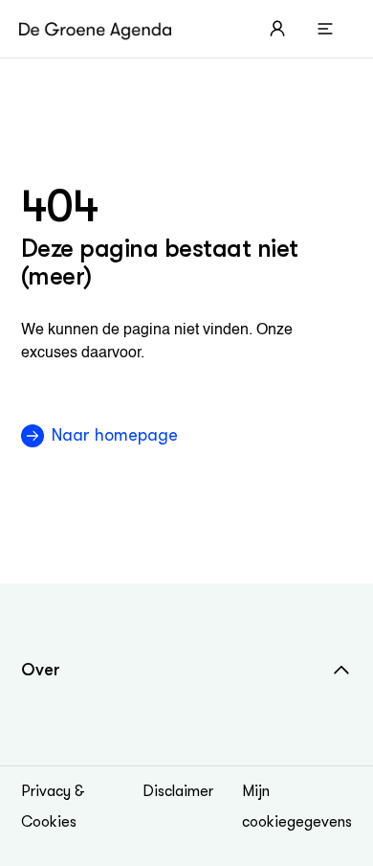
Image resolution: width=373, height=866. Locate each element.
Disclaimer (178, 791)
